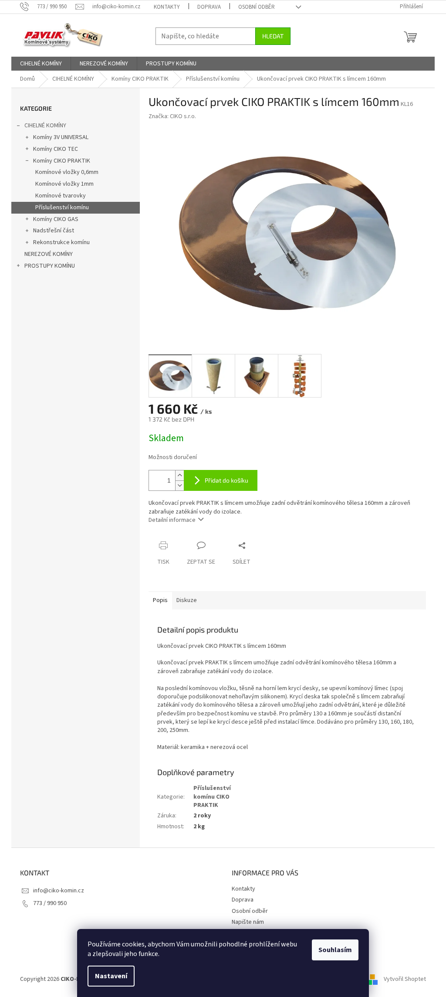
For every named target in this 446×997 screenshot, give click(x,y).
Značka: (172, 116)
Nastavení (111, 976)
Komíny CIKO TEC (55, 149)
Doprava (209, 7)
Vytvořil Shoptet (405, 979)
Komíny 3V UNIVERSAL (60, 137)
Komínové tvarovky (60, 195)
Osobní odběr (256, 7)
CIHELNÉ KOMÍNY (45, 125)
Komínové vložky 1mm (64, 184)
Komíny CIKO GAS (55, 219)
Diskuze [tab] (186, 600)
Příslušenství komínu (62, 207)
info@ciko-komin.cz (58, 890)
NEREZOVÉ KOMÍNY (48, 254)
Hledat (273, 36)
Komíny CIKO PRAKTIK (61, 161)
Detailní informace (172, 520)
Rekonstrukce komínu (61, 242)
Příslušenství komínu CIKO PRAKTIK (212, 797)
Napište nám (248, 922)
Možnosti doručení (173, 457)
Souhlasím (335, 950)
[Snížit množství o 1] (179, 485)
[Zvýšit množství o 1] (179, 475)
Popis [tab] (160, 600)
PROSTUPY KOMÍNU (49, 266)
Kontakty (167, 7)
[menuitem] (41, 64)
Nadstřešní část (53, 230)
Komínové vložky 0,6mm (66, 172)
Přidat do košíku (226, 480)
